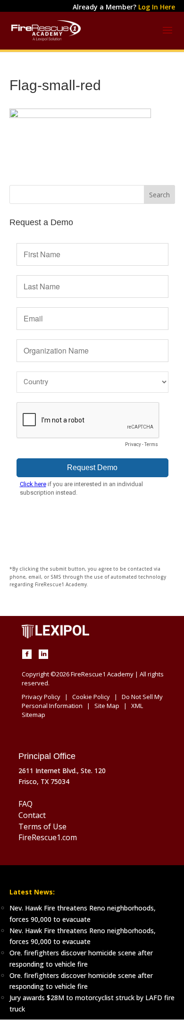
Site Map (106, 705)
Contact (32, 815)
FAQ (25, 804)
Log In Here (156, 6)
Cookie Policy (91, 696)
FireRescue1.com (47, 837)
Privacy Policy (41, 696)
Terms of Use (42, 826)
